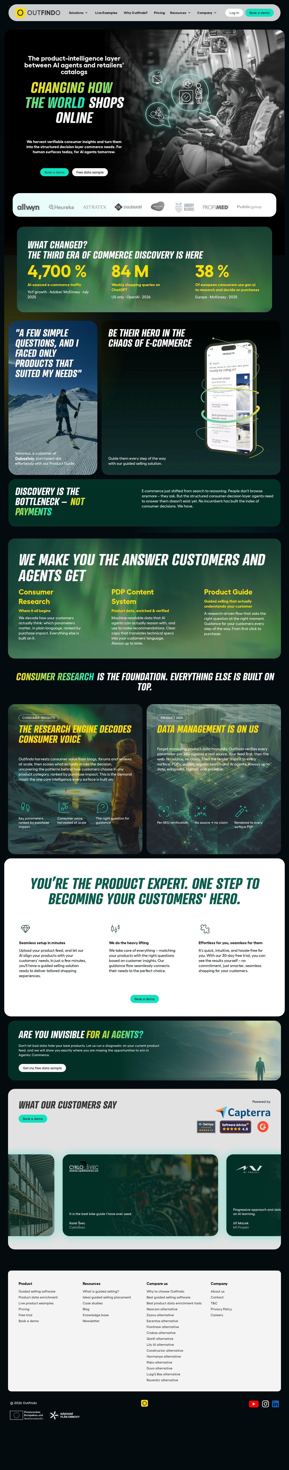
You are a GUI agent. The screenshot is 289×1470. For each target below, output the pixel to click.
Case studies (93, 1303)
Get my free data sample (42, 1068)
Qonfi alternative (160, 1338)
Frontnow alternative (163, 1327)
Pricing (159, 13)
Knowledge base (96, 1315)
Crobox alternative (161, 1333)
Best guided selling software (168, 1297)
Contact (217, 1297)
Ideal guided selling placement (107, 1297)
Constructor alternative (165, 1350)
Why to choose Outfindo (165, 1291)
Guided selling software (37, 1291)
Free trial (25, 1315)
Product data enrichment (38, 1297)
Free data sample (90, 172)
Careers (217, 1315)
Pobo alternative (159, 1362)
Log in (234, 13)
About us (217, 1291)
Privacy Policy (221, 1309)
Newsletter (91, 1321)
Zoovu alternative (160, 1315)
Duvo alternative (159, 1368)
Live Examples (106, 13)
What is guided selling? (101, 1291)
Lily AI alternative (160, 1344)
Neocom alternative (162, 1309)
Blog (86, 1309)
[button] (78, 13)
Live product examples (36, 1303)
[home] (37, 13)
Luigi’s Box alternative (163, 1374)
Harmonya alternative (164, 1356)
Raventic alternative (162, 1380)
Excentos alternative (162, 1321)
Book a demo (54, 172)
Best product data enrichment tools (174, 1303)
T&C (214, 1303)
